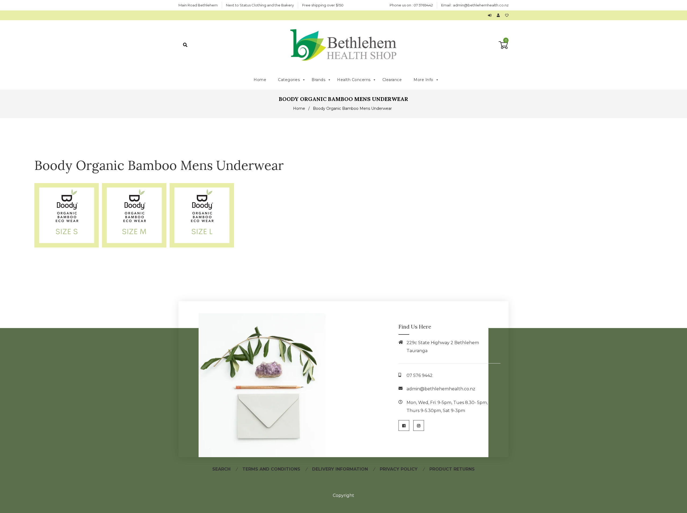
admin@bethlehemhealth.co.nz (481, 5)
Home (299, 108)
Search (221, 469)
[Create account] (499, 15)
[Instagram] (418, 425)
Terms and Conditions (271, 469)
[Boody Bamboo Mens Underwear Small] (66, 246)
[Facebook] (404, 425)
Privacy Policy (399, 469)
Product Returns (452, 469)
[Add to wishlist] (507, 15)
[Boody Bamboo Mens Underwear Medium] (134, 246)
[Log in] (491, 15)
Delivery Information (340, 469)
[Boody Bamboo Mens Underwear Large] (202, 246)
